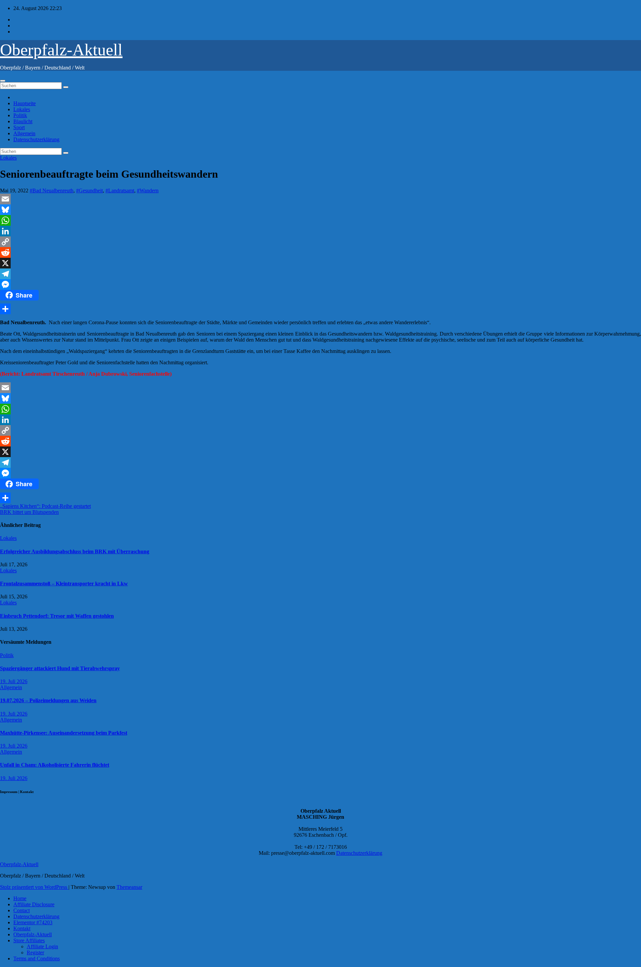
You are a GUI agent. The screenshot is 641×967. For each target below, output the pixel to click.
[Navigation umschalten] (2, 81)
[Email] (320, 199)
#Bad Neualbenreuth (51, 190)
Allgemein (24, 133)
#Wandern (148, 190)
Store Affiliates (29, 940)
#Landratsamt (119, 190)
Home (19, 898)
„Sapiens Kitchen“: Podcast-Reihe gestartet (45, 506)
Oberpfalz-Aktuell (61, 49)
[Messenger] (320, 284)
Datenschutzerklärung (36, 139)
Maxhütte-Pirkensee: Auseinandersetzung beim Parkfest (63, 733)
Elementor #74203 (32, 922)
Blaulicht (22, 121)
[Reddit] (320, 252)
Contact (21, 910)
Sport (19, 127)
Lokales (21, 109)
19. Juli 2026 (13, 681)
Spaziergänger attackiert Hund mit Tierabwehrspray (60, 668)
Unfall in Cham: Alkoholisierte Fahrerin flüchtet (54, 765)
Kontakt (21, 928)
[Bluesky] (320, 209)
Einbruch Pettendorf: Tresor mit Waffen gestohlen (57, 616)
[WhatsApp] (320, 220)
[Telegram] (320, 273)
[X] (320, 263)
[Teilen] (320, 309)
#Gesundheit (89, 190)
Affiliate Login (42, 946)
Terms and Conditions (36, 958)
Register (35, 952)
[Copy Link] (320, 241)
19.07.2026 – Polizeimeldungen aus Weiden (48, 700)
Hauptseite (24, 103)
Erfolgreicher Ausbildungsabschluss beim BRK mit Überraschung (74, 551)
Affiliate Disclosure (33, 904)
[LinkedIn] (320, 231)
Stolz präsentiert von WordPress (34, 887)
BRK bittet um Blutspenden (29, 512)
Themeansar (129, 887)
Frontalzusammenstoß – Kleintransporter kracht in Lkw (64, 583)
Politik (20, 115)
